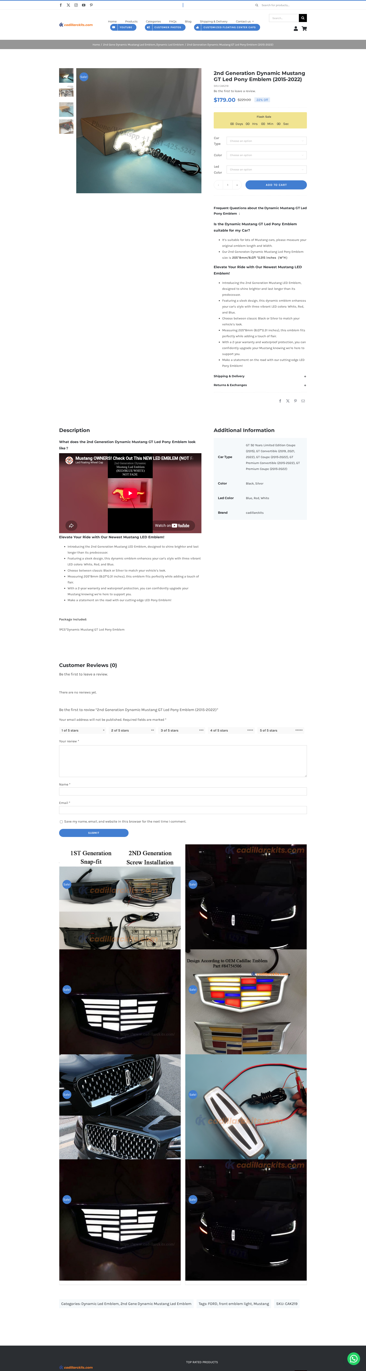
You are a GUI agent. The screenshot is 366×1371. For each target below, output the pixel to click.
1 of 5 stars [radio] (70, 730)
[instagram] (76, 5)
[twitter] (68, 5)
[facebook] (60, 5)
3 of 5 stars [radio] (169, 730)
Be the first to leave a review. (235, 91)
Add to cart (276, 185)
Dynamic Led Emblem (100, 1303)
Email (64, 803)
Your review (69, 741)
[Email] (303, 401)
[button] (260, 376)
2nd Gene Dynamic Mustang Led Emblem (156, 1303)
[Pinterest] (295, 401)
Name (65, 784)
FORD (212, 1303)
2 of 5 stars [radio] (120, 730)
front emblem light (235, 1303)
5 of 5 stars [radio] (268, 730)
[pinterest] (91, 5)
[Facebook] (280, 401)
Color (218, 155)
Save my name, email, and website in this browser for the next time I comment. (125, 821)
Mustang (261, 1303)
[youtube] (83, 5)
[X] (288, 401)
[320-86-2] (76, 22)
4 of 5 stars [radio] (219, 730)
